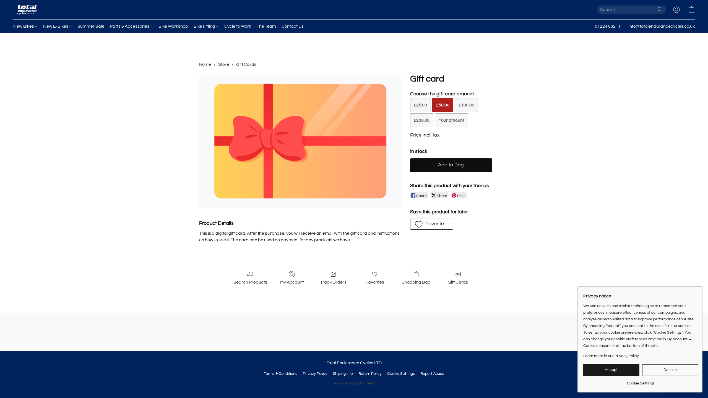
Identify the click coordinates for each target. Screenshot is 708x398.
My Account (292, 282)
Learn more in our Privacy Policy (611, 356)
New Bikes (24, 26)
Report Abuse (432, 374)
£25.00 (420, 105)
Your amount (451, 120)
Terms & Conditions (280, 374)
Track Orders (333, 282)
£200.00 (422, 120)
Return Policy (370, 374)
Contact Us (293, 26)
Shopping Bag (416, 282)
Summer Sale (90, 26)
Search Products (250, 282)
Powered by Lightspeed (354, 383)
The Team (266, 26)
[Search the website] (660, 9)
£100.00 (466, 105)
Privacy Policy (315, 374)
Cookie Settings (401, 374)
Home (205, 64)
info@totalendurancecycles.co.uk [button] (662, 26)
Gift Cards (246, 64)
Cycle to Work (237, 26)
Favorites (375, 282)
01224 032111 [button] (609, 26)
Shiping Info (343, 374)
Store (223, 64)
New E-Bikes (56, 26)
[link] (640, 381)
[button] (27, 10)
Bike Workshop (173, 26)
